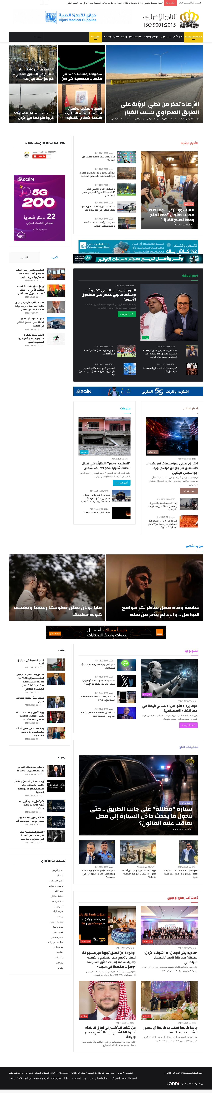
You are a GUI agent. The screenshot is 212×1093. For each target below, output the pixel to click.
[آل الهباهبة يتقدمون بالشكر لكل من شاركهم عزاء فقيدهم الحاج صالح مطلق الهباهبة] (56, 786)
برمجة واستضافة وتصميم (191, 1083)
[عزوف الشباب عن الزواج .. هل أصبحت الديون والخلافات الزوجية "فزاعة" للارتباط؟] (138, 852)
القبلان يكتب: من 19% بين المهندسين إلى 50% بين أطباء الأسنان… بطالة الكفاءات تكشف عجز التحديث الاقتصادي (30, 682)
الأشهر (24, 257)
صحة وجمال (57, 927)
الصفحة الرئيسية (193, 37)
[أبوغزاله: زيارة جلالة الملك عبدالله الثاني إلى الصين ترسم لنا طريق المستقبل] (56, 290)
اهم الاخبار (58, 891)
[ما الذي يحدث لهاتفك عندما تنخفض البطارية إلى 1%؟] (126, 697)
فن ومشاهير (57, 937)
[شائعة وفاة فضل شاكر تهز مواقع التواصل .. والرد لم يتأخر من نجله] (154, 587)
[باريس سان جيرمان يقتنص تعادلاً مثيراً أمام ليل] (126, 351)
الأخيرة (54, 257)
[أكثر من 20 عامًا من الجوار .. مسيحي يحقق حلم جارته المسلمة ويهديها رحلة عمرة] (121, 496)
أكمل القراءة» (189, 491)
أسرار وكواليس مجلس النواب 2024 (33, 1078)
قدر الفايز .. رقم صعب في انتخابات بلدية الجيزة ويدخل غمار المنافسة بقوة (181, 874)
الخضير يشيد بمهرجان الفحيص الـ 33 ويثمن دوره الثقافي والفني (31, 338)
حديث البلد (58, 911)
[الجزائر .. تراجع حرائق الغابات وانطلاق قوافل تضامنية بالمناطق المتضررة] (126, 173)
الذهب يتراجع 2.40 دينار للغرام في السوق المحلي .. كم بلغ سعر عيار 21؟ (33, 74)
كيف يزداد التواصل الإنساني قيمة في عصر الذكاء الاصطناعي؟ (170, 708)
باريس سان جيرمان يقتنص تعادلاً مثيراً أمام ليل (99, 352)
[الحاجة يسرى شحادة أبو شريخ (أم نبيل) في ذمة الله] (56, 822)
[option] (106, 84)
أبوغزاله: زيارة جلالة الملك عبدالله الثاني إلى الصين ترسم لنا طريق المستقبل (31, 290)
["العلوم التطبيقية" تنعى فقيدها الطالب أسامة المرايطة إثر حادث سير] (56, 836)
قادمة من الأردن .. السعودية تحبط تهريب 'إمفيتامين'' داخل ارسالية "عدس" (162, 524)
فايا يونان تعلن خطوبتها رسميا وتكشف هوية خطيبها (58, 611)
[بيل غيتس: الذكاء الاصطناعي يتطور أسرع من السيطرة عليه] (126, 713)
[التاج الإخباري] (172, 18)
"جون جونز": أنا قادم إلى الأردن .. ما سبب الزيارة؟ (160, 370)
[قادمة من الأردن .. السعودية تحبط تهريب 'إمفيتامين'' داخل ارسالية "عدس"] (189, 521)
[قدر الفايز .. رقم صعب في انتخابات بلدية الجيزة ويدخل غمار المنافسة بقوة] (188, 852)
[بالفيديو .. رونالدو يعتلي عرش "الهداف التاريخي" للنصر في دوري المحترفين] (126, 189)
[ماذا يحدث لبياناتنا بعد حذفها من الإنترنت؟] (126, 157)
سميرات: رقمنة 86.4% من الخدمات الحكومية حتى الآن (82, 76)
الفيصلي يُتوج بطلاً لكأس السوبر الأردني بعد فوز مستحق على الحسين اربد (97, 371)
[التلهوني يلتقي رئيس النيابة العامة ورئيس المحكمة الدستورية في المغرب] (56, 274)
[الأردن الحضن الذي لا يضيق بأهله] (56, 664)
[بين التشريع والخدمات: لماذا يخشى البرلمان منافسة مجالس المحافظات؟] (56, 717)
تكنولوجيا (59, 906)
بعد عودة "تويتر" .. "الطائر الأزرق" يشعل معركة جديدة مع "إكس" (98, 682)
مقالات (60, 952)
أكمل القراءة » (126, 314)
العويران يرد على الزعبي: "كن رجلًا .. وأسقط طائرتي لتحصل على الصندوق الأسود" (109, 295)
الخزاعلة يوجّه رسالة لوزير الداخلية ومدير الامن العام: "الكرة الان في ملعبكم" (98, 874)
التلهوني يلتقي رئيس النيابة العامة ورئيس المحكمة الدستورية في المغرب (30, 273)
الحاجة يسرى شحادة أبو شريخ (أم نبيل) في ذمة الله (30, 819)
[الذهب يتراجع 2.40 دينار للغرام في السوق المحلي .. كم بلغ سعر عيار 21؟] (33, 64)
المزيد (96, 37)
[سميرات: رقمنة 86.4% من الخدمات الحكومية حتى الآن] (82, 64)
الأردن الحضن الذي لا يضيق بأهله (31, 662)
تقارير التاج (56, 1078)
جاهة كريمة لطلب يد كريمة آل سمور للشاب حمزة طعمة (170, 1030)
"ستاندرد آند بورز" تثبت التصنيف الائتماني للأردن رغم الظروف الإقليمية (131, 3)
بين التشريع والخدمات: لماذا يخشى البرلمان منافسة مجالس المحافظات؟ (30, 716)
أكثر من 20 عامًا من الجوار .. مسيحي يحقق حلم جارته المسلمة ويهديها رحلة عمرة (95, 498)
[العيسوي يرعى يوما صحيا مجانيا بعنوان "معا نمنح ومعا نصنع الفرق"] (169, 190)
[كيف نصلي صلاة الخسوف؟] (121, 513)
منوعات (59, 963)
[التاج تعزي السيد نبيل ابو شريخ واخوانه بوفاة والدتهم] (56, 806)
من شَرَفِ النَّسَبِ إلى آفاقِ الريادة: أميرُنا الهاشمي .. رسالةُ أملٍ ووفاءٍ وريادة (110, 1032)
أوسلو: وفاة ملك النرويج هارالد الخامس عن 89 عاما (31, 769)
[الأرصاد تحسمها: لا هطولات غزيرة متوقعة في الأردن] (33, 103)
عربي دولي (165, 37)
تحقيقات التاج (135, 37)
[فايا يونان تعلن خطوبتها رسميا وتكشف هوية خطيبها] (57, 587)
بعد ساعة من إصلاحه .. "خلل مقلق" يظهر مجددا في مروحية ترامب (97, 208)
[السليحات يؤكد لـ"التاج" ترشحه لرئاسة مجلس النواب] (127, 223)
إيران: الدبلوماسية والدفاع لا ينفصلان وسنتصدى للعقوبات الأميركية (162, 506)
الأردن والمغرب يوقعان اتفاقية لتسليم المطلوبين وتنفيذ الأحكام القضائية (82, 113)
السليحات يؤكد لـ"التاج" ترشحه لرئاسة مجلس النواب (99, 224)
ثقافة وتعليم (57, 901)
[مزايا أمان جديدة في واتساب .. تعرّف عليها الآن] (126, 665)
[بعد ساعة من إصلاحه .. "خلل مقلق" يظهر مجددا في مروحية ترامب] (126, 207)
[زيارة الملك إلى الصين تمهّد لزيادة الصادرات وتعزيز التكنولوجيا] (56, 733)
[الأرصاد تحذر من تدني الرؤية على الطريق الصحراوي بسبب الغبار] (154, 84)
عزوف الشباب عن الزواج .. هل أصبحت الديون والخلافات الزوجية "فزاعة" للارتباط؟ (138, 874)
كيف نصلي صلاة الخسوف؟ (96, 513)
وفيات (60, 968)
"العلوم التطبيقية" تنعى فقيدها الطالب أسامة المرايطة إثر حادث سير (32, 835)
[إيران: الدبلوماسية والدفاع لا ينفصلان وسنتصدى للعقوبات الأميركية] (189, 504)
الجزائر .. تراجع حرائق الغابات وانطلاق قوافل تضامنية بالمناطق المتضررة (97, 174)
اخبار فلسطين (56, 880)
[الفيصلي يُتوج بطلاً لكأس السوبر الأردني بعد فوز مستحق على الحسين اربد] (130, 369)
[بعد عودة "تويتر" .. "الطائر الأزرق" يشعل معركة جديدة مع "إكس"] (126, 681)
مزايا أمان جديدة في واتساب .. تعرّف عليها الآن (97, 666)
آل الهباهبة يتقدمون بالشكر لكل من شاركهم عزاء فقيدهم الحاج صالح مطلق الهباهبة (29, 786)
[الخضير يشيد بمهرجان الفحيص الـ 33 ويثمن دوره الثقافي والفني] (56, 339)
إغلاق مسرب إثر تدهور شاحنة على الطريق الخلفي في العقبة (31, 322)
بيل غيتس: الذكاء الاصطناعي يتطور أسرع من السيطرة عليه (97, 714)
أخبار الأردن (178, 37)
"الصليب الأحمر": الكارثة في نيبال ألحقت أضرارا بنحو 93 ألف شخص (106, 465)
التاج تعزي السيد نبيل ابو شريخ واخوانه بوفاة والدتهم (32, 805)
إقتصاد (60, 875)
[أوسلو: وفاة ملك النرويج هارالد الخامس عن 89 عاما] (56, 771)
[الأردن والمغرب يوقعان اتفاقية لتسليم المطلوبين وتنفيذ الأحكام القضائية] (82, 103)
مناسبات (59, 957)
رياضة (124, 37)
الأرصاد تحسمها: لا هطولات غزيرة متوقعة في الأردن (33, 115)
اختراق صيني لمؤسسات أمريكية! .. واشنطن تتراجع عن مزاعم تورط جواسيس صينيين (172, 468)
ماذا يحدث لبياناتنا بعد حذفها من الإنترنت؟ (98, 158)
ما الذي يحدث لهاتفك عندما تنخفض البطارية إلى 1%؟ (97, 698)
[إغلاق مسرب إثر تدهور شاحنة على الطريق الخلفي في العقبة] (56, 323)
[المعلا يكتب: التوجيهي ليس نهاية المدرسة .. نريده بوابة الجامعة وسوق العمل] (56, 307)
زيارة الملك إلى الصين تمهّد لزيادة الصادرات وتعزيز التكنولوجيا (30, 732)
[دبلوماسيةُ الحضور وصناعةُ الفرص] (56, 702)
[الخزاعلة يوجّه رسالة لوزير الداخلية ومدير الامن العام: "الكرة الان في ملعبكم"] (97, 852)
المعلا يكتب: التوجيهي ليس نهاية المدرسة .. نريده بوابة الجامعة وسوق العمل (30, 306)
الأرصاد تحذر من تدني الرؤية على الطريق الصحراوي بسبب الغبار (160, 108)
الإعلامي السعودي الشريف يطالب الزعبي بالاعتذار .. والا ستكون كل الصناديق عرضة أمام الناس (160, 353)
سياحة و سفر (56, 921)
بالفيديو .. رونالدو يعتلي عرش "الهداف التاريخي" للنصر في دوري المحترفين (98, 192)
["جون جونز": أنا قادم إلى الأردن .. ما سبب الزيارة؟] (192, 369)
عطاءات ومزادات (111, 37)
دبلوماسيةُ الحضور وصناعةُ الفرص (30, 700)
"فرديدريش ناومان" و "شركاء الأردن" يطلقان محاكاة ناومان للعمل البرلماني (171, 957)
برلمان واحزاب (151, 37)
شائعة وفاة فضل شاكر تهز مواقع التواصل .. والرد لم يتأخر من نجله (161, 611)
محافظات (58, 947)
